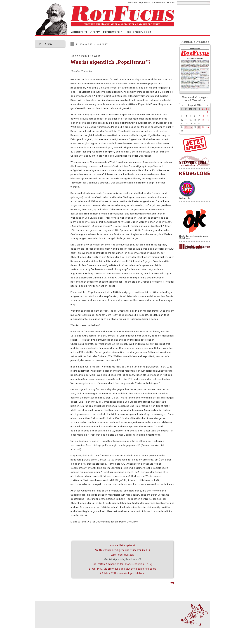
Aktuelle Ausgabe (195, 42)
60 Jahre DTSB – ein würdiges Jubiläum (122, 573)
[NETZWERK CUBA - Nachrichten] (194, 161)
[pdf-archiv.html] (195, 90)
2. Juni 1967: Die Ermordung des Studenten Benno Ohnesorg (122, 568)
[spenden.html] (194, 151)
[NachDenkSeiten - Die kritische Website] (194, 247)
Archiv (95, 32)
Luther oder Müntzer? (122, 554)
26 (190, 127)
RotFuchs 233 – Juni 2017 (92, 44)
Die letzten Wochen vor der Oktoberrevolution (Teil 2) (122, 564)
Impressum (144, 2)
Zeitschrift (79, 32)
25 (186, 127)
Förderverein (112, 32)
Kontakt (171, 2)
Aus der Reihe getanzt (122, 545)
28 (199, 127)
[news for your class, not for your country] (194, 173)
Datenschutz (158, 2)
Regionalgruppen (138, 32)
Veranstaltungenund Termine (195, 98)
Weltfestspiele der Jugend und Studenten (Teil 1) (122, 550)
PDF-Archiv (45, 43)
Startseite (132, 2)
